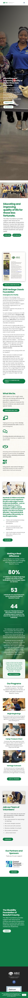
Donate (7, 931)
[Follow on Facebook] (14, 982)
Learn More (7, 235)
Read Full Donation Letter (12, 284)
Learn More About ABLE (11, 410)
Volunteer (8, 540)
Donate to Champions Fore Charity (12, 381)
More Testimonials (14, 674)
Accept (24, 994)
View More (14, 872)
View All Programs (14, 779)
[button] (5, 864)
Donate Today (9, 102)
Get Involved (8, 107)
